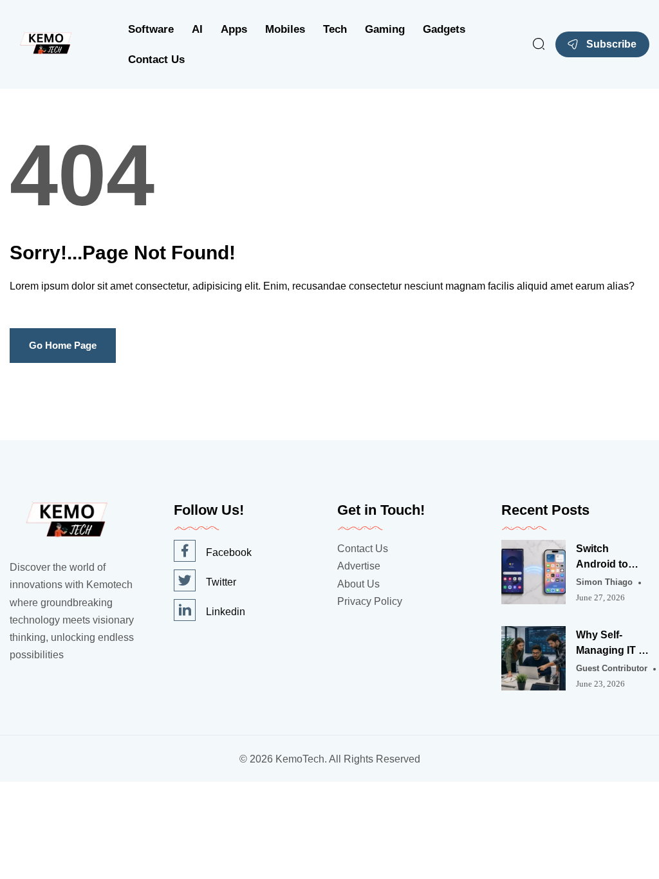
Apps (234, 29)
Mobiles (285, 29)
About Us (358, 583)
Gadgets (444, 29)
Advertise (358, 565)
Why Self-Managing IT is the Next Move (611, 643)
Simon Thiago (604, 582)
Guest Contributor (611, 668)
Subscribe (611, 44)
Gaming (385, 29)
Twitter (221, 582)
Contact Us (156, 59)
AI (197, 29)
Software (151, 29)
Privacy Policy (369, 601)
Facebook (229, 552)
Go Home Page (63, 345)
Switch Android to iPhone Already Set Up (612, 557)
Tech (335, 29)
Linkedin (225, 611)
